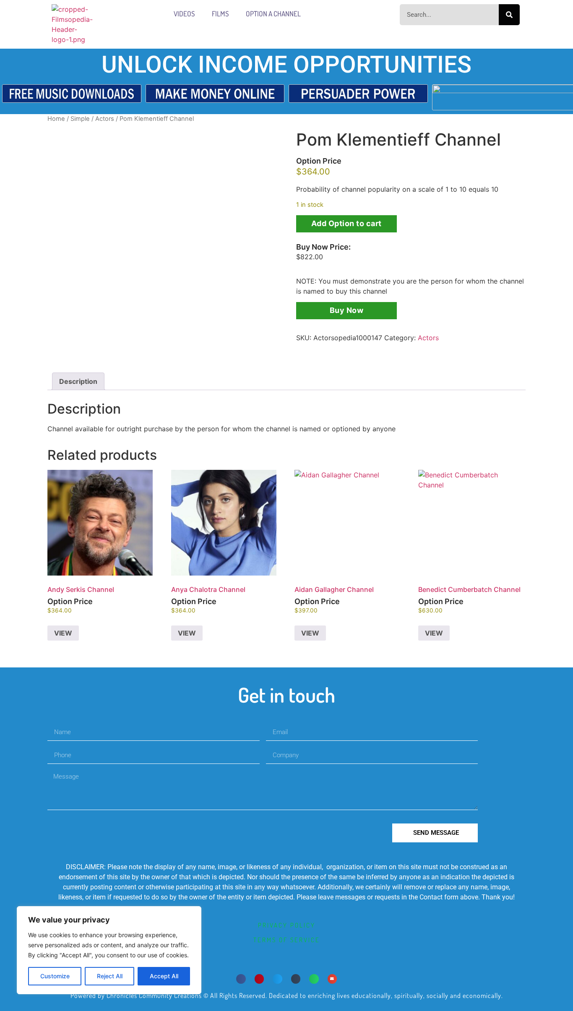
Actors (104, 118)
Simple (80, 118)
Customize (55, 976)
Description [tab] (78, 381)
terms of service (286, 940)
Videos (184, 13)
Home (56, 118)
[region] (109, 950)
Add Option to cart (346, 223)
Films (220, 13)
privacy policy (286, 925)
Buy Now (347, 310)
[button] (241, 979)
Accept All (164, 976)
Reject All (109, 976)
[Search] (509, 14)
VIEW (63, 633)
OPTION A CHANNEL (273, 13)
